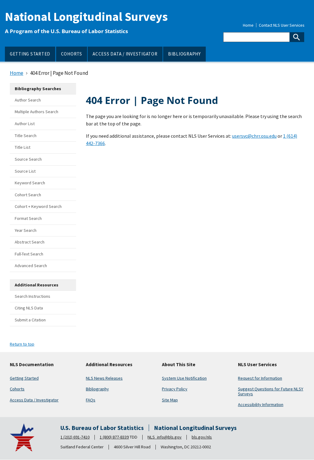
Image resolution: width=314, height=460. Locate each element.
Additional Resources (109, 364)
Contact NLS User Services (281, 25)
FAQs (90, 400)
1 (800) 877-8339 (114, 437)
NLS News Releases (104, 378)
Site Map (170, 400)
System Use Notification (184, 378)
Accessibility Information (260, 404)
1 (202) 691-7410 (75, 437)
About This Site (178, 364)
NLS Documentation (32, 364)
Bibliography (97, 389)
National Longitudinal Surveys (86, 16)
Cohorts (17, 389)
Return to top (22, 344)
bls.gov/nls (202, 437)
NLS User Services (257, 364)
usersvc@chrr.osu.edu (254, 136)
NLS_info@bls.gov (164, 437)
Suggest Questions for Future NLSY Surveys (270, 391)
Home (248, 25)
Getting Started (24, 378)
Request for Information (260, 378)
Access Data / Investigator (34, 400)
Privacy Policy (174, 389)
